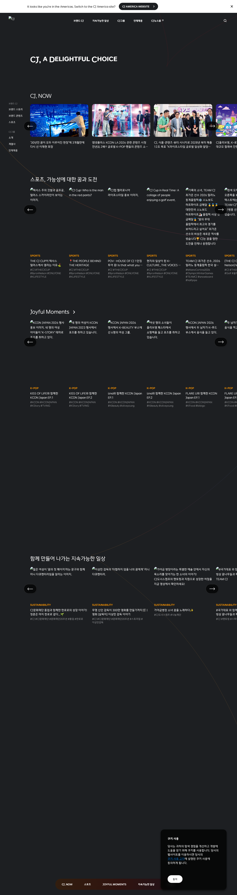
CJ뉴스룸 (156, 20)
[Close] (232, 6)
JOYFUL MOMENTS (114, 884)
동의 (175, 879)
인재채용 (138, 20)
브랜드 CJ (79, 20)
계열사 (12, 144)
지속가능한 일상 (100, 20)
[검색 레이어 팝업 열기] (225, 20)
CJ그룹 (121, 20)
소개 (11, 137)
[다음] (212, 126)
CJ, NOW (67, 884)
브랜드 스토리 (16, 109)
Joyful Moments (50, 311)
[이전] (30, 126)
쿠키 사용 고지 (176, 859)
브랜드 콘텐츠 (16, 115)
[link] (118, 44)
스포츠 (12, 122)
